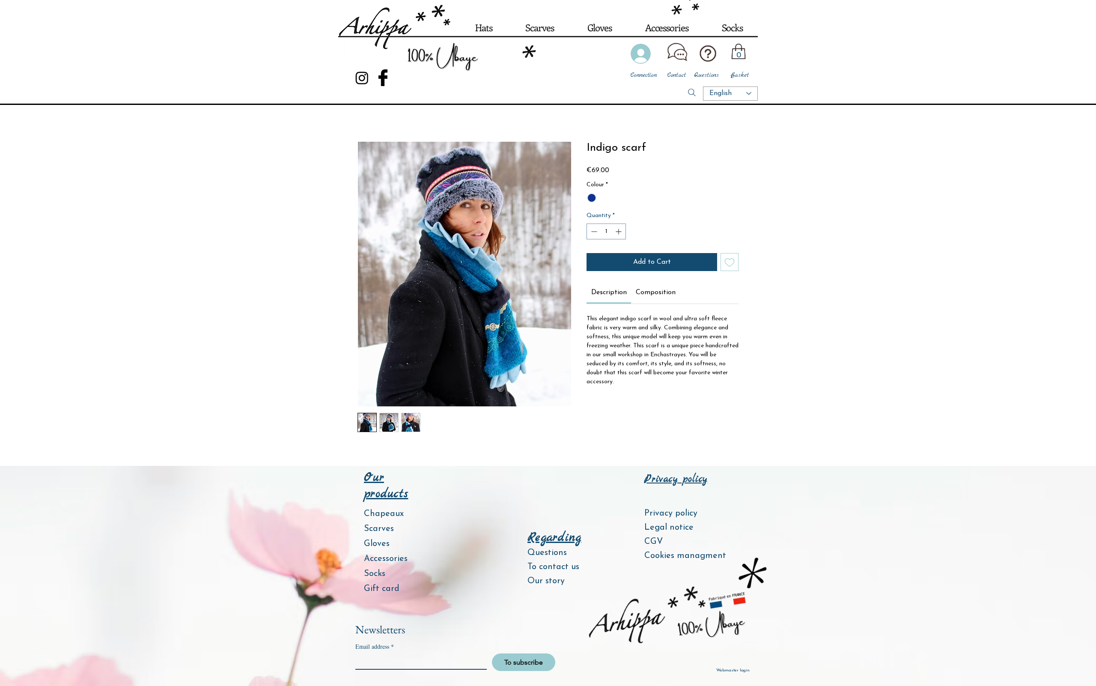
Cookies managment (680, 556)
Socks (374, 574)
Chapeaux (384, 514)
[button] (483, 27)
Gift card (381, 589)
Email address (374, 646)
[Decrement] (593, 231)
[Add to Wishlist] (730, 262)
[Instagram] (362, 77)
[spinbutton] (606, 231)
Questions (547, 553)
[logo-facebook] (383, 77)
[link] (609, 292)
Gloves (377, 544)
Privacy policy (670, 513)
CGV (653, 541)
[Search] (692, 92)
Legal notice (669, 527)
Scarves (379, 529)
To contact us (553, 567)
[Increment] (619, 231)
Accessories (386, 559)
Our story (546, 581)
